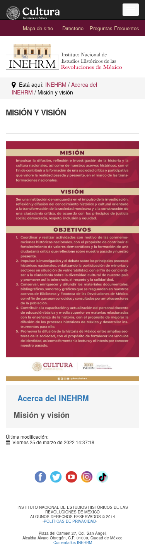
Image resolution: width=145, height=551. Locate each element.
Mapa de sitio (38, 28)
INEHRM (56, 84)
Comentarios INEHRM (72, 542)
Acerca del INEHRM (53, 397)
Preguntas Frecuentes (114, 28)
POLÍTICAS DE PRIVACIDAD (70, 521)
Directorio (73, 28)
